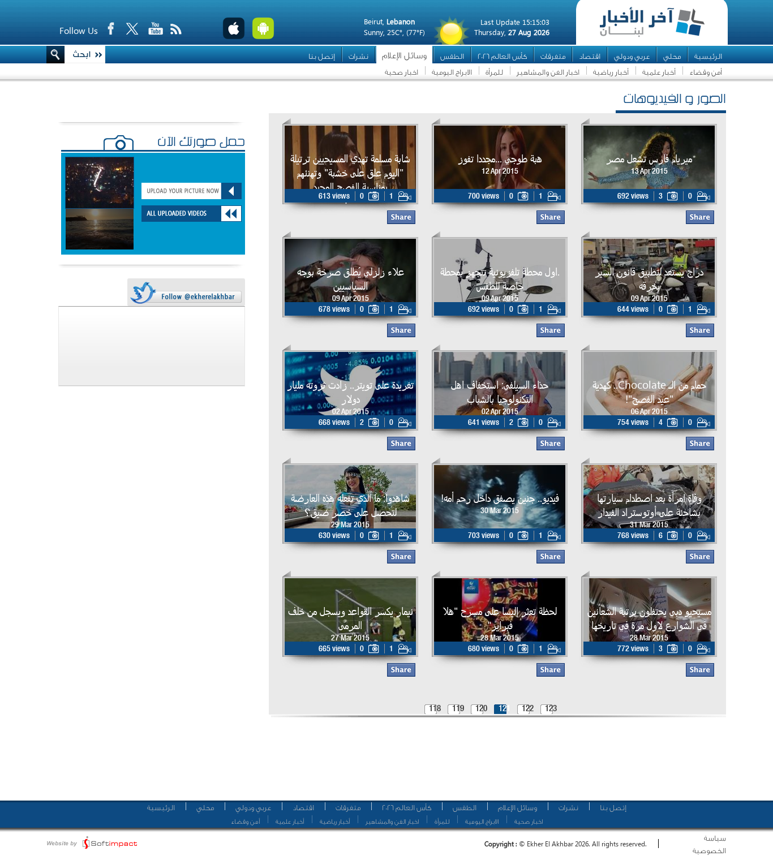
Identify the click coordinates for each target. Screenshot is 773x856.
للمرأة (494, 72)
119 (458, 709)
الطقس (452, 56)
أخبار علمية (659, 72)
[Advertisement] (493, 763)
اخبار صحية (401, 72)
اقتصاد (589, 56)
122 (528, 709)
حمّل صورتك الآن (201, 143)
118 (435, 709)
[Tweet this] (186, 293)
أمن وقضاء (705, 72)
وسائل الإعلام (404, 56)
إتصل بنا (321, 56)
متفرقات (552, 56)
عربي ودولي (632, 56)
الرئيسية (708, 56)
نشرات (358, 56)
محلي (672, 56)
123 (551, 709)
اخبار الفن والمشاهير (548, 72)
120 (481, 709)
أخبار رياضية (611, 72)
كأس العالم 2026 (502, 56)
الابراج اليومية (452, 72)
